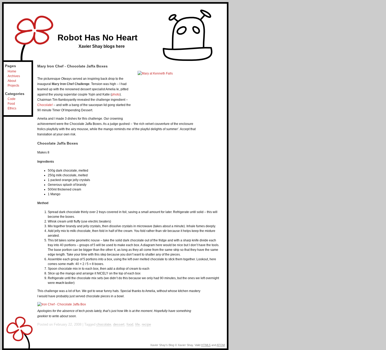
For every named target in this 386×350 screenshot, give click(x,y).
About (12, 81)
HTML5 (206, 345)
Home (12, 71)
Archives (14, 76)
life (137, 324)
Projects (13, 85)
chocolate (103, 324)
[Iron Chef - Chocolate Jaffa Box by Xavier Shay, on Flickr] (61, 304)
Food (11, 103)
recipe (146, 324)
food (130, 324)
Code (11, 99)
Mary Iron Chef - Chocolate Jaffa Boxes (72, 66)
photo (116, 94)
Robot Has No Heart (98, 37)
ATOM (221, 345)
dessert (118, 324)
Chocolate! (45, 105)
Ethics (12, 108)
